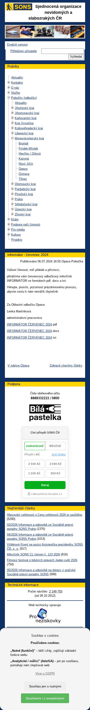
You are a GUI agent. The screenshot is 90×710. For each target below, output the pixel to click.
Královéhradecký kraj (29, 128)
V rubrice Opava (18, 365)
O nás (15, 87)
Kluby (15, 219)
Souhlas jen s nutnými (45, 686)
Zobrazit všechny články (66, 365)
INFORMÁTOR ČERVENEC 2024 (29, 324)
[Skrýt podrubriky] (9, 98)
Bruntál (23, 143)
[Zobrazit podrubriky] (9, 82)
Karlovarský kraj (25, 118)
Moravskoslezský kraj (29, 138)
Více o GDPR (45, 673)
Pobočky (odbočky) (24, 98)
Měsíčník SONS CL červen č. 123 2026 (33, 554)
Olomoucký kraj (25, 184)
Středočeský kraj (26, 204)
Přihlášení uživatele (23, 51)
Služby (15, 92)
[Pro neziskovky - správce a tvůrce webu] (45, 615)
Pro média (18, 229)
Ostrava (24, 174)
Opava (23, 168)
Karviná (24, 158)
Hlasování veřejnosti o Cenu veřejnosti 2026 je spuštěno (44, 514)
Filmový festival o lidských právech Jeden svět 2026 (42, 560)
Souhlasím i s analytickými (45, 698)
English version (17, 44)
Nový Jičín (26, 163)
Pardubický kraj (25, 189)
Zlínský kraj (22, 214)
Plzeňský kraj (24, 194)
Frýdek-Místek (28, 148)
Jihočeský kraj (24, 108)
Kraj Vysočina (24, 123)
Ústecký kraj (23, 209)
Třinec (23, 179)
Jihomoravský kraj (27, 113)
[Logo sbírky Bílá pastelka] (45, 413)
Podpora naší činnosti (25, 224)
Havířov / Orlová (30, 153)
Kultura (16, 234)
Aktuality (17, 77)
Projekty (16, 239)
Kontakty (17, 82)
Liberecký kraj (24, 133)
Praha (19, 199)
